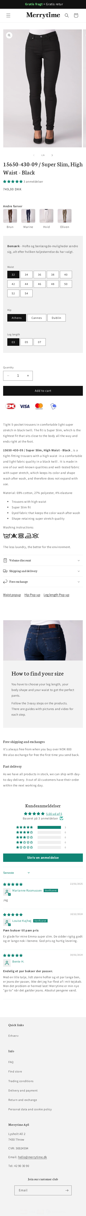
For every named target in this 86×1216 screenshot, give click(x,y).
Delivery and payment (23, 1090)
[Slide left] (33, 155)
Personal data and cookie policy (30, 1109)
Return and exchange (22, 1100)
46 (39, 284)
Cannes (37, 318)
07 (39, 342)
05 (26, 342)
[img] (13, 884)
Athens (17, 318)
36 (39, 274)
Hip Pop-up (32, 595)
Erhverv (13, 1036)
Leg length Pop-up (56, 595)
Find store (15, 1071)
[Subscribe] (66, 1190)
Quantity (8, 367)
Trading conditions (21, 1081)
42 (13, 284)
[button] (8, 15)
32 (13, 274)
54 (26, 293)
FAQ (11, 1062)
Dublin (56, 318)
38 (52, 274)
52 (13, 293)
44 (26, 284)
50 (66, 284)
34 (26, 274)
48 (52, 284)
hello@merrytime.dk (32, 1157)
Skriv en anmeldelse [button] (43, 857)
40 (66, 274)
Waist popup (12, 595)
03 (13, 342)
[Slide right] (52, 155)
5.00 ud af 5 (54, 814)
